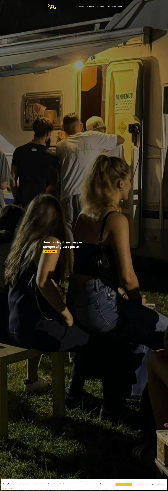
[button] (165, 481)
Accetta (124, 484)
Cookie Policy (4, 488)
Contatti (120, 6)
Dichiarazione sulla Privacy (12, 488)
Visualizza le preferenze (158, 484)
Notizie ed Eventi (112, 6)
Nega (141, 484)
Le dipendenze (100, 6)
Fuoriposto (81, 6)
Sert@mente (90, 6)
